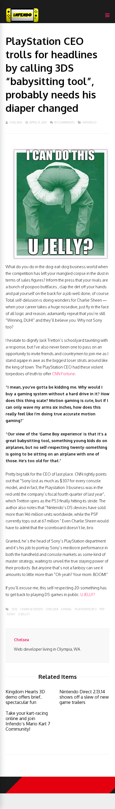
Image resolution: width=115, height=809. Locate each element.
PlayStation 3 (86, 609)
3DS (14, 609)
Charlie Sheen (31, 609)
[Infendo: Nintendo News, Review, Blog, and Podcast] (22, 22)
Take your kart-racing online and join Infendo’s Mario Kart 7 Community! (28, 721)
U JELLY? (87, 594)
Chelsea (15, 122)
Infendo (90, 122)
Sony (11, 614)
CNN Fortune (63, 373)
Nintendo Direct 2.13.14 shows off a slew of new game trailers (84, 697)
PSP (101, 609)
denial (66, 609)
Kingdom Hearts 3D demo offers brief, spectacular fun (25, 697)
